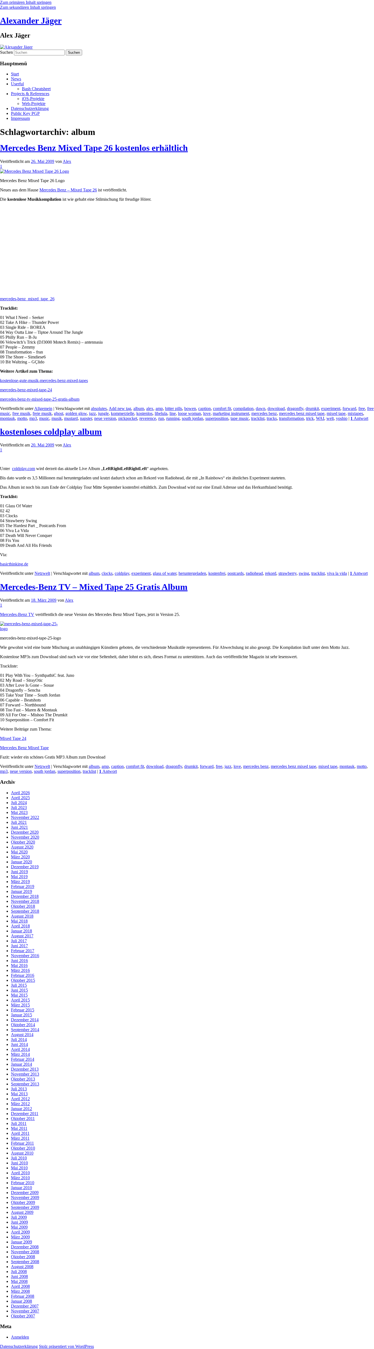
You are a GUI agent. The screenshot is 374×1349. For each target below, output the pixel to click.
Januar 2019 (21, 891)
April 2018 (20, 926)
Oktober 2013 (23, 1079)
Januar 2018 (21, 931)
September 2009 (25, 1207)
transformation (291, 418)
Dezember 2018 (25, 896)
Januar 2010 (21, 1187)
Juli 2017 (19, 940)
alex (149, 408)
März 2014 (20, 1054)
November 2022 (25, 817)
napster (86, 418)
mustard (71, 418)
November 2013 (25, 1074)
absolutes (99, 408)
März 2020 (20, 857)
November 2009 (25, 1197)
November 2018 (25, 901)
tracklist (257, 418)
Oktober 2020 (23, 842)
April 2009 (20, 1232)
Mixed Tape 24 (13, 738)
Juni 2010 (19, 1163)
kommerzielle (122, 413)
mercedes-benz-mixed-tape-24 (26, 390)
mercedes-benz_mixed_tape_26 (27, 298)
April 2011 (20, 1133)
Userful (17, 83)
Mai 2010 (19, 1168)
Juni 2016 (19, 960)
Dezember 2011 (24, 1113)
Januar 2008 (21, 1301)
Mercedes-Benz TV (17, 614)
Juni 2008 (19, 1276)
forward (349, 408)
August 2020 (22, 847)
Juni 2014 (19, 1044)
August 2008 (22, 1266)
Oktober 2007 (23, 1316)
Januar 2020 (21, 861)
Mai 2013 (19, 1093)
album (138, 408)
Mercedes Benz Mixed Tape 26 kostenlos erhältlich (94, 148)
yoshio (341, 418)
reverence (147, 418)
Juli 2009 (19, 1217)
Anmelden (20, 1337)
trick (310, 418)
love (207, 413)
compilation (243, 408)
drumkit (312, 408)
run (161, 418)
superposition (216, 418)
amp (159, 408)
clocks (107, 573)
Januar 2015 (21, 1015)
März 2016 (20, 970)
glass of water (164, 573)
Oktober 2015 (23, 980)
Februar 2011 (22, 1143)
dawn (260, 408)
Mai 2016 (19, 965)
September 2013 (25, 1084)
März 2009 (20, 1237)
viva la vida (337, 573)
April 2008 (20, 1286)
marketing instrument (231, 413)
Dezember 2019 (25, 866)
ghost (58, 413)
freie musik (42, 413)
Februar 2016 (22, 975)
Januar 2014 (21, 1064)
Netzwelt (42, 573)
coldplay (122, 573)
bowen (190, 408)
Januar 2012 (21, 1108)
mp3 (33, 418)
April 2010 (20, 1172)
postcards (236, 573)
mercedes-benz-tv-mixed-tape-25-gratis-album (39, 399)
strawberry (287, 573)
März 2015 (20, 1005)
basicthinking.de (14, 564)
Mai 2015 (19, 995)
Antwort (359, 418)
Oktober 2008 (23, 1256)
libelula (161, 413)
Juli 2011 (19, 1123)
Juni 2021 (19, 827)
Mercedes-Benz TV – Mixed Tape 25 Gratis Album (94, 587)
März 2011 (20, 1138)
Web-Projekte (33, 103)
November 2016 (25, 955)
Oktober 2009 (23, 1202)
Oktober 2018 (23, 906)
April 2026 (20, 792)
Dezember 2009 (25, 1192)
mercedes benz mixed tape (301, 413)
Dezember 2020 (25, 832)
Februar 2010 (22, 1182)
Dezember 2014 (25, 1019)
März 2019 (20, 881)
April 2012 (20, 1098)
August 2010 (22, 1153)
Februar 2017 (22, 950)
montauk (7, 418)
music (44, 418)
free (361, 408)
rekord (270, 573)
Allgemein (43, 408)
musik (56, 418)
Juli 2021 (19, 822)
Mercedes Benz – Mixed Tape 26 (68, 190)
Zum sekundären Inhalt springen (28, 7)
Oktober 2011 (23, 1118)
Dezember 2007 (25, 1306)
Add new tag (120, 408)
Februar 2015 (22, 1010)
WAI (320, 418)
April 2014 (20, 1049)
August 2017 (22, 936)
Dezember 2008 (25, 1247)
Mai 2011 (19, 1128)
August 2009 (22, 1212)
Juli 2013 (19, 1089)
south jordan (192, 418)
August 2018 (22, 916)
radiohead (254, 573)
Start (15, 74)
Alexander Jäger (31, 21)
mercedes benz (264, 413)
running (173, 418)
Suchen (6, 52)
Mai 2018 (19, 921)
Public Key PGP (25, 113)
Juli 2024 (19, 802)
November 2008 (25, 1251)
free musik (21, 413)
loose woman (189, 413)
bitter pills (173, 408)
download (276, 408)
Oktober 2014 (23, 1024)
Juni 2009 (19, 1222)
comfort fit (222, 408)
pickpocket (127, 418)
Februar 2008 (22, 1296)
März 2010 (20, 1177)
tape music (240, 418)
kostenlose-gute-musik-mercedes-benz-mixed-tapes (44, 380)
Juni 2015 (19, 990)
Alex (67, 161)
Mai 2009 (19, 1227)
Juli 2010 (19, 1158)
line (172, 413)
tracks (272, 418)
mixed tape (336, 413)
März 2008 (20, 1291)
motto (22, 418)
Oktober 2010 (23, 1148)
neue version (105, 418)
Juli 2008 (19, 1271)
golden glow (76, 413)
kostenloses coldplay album (51, 432)
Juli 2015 (19, 985)
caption (204, 408)
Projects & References (30, 93)
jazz (92, 413)
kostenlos (144, 413)
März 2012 (20, 1103)
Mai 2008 (19, 1281)
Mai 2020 (19, 852)
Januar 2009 (21, 1242)
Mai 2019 (19, 876)
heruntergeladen (192, 573)
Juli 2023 (19, 807)
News (16, 79)
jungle (103, 413)
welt (330, 418)
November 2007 (25, 1311)
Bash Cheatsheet (36, 88)
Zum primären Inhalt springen (25, 2)
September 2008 (25, 1261)
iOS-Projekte (33, 98)
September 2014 (25, 1029)
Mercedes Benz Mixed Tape (24, 747)
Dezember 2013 (25, 1069)
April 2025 (20, 797)
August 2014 (22, 1034)
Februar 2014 (22, 1059)
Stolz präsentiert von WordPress (66, 1346)
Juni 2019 (19, 871)
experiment (330, 408)
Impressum (20, 118)
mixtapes (355, 413)
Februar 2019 (22, 886)
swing (304, 573)
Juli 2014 (19, 1039)
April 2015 (20, 1000)
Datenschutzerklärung (30, 108)
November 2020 (25, 837)
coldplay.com (23, 468)
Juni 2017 (19, 945)
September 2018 (25, 911)
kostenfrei (216, 573)
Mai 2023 (19, 812)
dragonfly (295, 408)
